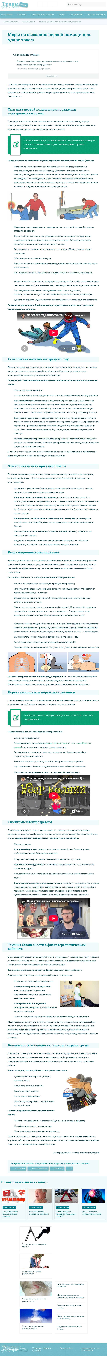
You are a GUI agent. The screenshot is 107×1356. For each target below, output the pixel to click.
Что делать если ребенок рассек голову (34, 1300)
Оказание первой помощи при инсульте (91, 1212)
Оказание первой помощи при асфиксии (39, 1212)
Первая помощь (9, 1207)
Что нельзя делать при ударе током (33, 68)
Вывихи (21, 14)
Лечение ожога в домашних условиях (71, 1285)
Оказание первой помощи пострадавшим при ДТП (66, 1213)
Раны (61, 14)
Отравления (76, 14)
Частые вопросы (97, 14)
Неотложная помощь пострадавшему (33, 65)
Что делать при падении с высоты (34, 1245)
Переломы (6, 14)
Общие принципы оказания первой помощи (10, 1213)
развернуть (52, 76)
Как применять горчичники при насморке (71, 1317)
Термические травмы (42, 14)
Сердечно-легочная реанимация (31, 1272)
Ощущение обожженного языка (70, 1327)
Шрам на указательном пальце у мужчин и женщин (71, 1296)
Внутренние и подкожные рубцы (70, 1306)
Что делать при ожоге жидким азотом (32, 1327)
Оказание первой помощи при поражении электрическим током (47, 61)
